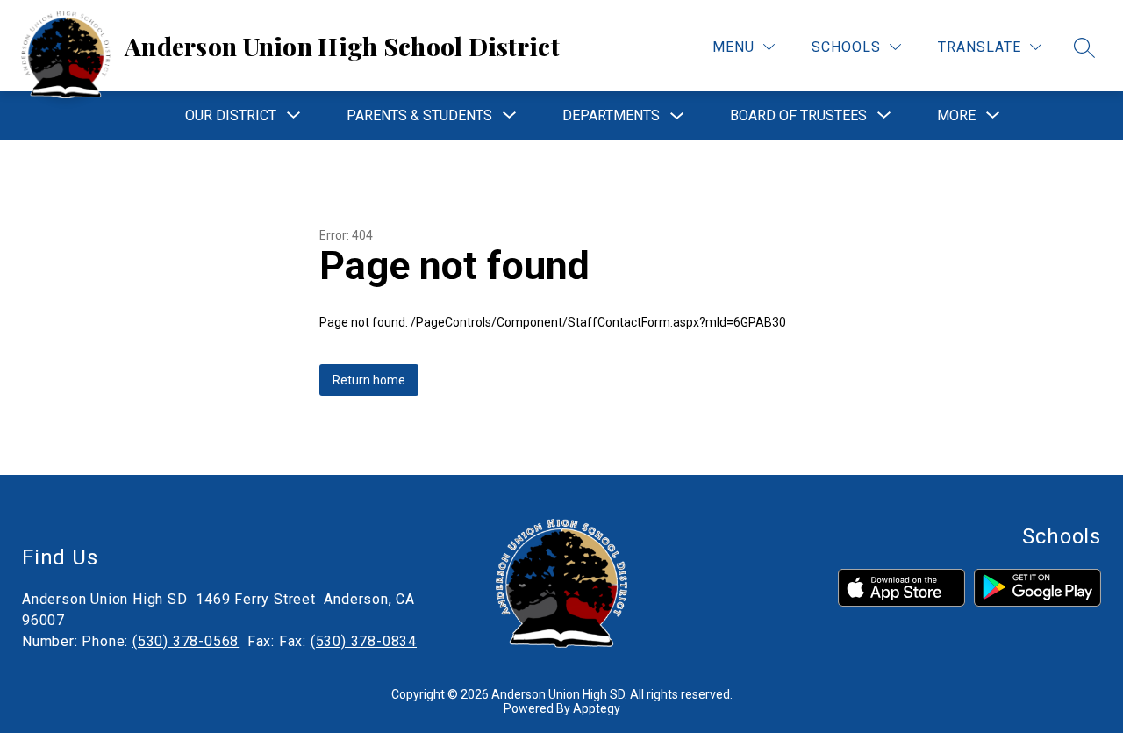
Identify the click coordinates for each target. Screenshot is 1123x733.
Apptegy (596, 708)
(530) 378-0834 (364, 641)
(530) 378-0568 (185, 641)
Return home (369, 380)
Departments (611, 115)
